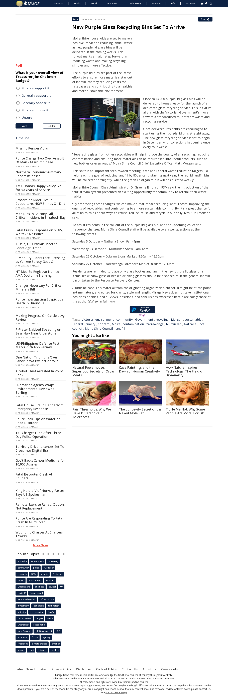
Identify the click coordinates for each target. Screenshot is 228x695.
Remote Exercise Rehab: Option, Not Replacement (40, 506)
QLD (58, 631)
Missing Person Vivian (32, 148)
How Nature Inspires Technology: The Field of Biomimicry (184, 371)
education (39, 605)
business (39, 586)
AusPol (51, 612)
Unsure (27, 118)
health (21, 580)
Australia (22, 561)
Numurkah (173, 324)
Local (94, 3)
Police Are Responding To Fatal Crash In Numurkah (39, 520)
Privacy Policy (61, 669)
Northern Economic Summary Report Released (38, 174)
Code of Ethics (106, 669)
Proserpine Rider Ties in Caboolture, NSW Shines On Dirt (40, 202)
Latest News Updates (31, 669)
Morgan (176, 320)
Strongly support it (35, 88)
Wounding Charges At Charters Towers (39, 534)
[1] (137, 685)
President (23, 643)
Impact (21, 650)
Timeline (190, 3)
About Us (149, 669)
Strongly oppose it (35, 110)
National (58, 3)
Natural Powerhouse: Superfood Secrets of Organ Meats (93, 371)
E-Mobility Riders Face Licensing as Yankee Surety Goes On (40, 260)
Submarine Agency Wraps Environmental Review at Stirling (35, 389)
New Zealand (24, 631)
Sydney (46, 637)
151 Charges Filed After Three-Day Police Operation (39, 435)
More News (40, 545)
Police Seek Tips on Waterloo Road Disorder (38, 421)
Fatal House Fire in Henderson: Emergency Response (39, 407)
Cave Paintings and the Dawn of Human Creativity (139, 369)
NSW (33, 574)
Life (173, 3)
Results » (52, 126)
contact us (204, 688)
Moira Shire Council (99, 328)
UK (61, 586)
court (31, 650)
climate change (39, 643)
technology (53, 605)
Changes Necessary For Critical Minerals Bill (39, 287)
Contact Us (130, 669)
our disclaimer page (116, 692)
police (36, 567)
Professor (58, 574)
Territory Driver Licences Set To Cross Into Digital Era (40, 448)
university (54, 561)
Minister (50, 580)
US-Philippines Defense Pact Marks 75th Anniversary (37, 345)
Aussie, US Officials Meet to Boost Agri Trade (37, 246)
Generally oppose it (36, 103)
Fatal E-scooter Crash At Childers (34, 476)
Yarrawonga (155, 324)
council (52, 586)
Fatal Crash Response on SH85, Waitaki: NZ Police (39, 232)
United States (24, 618)
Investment (23, 605)
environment (104, 320)
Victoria (87, 320)
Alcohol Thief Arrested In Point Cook (39, 373)
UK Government (44, 631)
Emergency (23, 624)
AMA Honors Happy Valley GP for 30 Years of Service (38, 188)
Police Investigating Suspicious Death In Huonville (39, 301)
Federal (77, 324)
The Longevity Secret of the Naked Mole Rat (140, 411)
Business (112, 3)
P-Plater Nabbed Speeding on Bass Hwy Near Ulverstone (38, 331)
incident (55, 650)
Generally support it (36, 96)
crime (50, 618)
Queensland (24, 586)
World (77, 3)
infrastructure (47, 599)
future (35, 637)
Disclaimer (83, 669)
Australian (49, 567)
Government (144, 320)
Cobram (103, 324)
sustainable (193, 320)
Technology (135, 3)
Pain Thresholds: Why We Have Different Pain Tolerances (91, 413)
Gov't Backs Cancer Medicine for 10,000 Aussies (40, 462)
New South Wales (27, 599)
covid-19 (22, 593)
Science (156, 3)
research (22, 574)
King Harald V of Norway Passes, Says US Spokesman (40, 492)
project (39, 618)
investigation (37, 612)
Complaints (169, 669)
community (124, 320)
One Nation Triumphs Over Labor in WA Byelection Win (37, 359)
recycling (162, 320)
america (56, 643)
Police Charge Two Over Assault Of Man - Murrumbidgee (40, 160)
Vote (24, 126)
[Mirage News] (29, 3)
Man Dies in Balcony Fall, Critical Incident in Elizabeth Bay (41, 216)
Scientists (22, 637)
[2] (140, 685)
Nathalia (190, 324)
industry (22, 612)
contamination (133, 324)
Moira (116, 324)
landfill (120, 328)
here (111, 301)
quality (90, 324)
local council (37, 593)
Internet (43, 650)
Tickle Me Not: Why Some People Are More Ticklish (185, 411)
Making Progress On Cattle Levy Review (40, 318)
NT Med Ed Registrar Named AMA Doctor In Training (37, 274)
